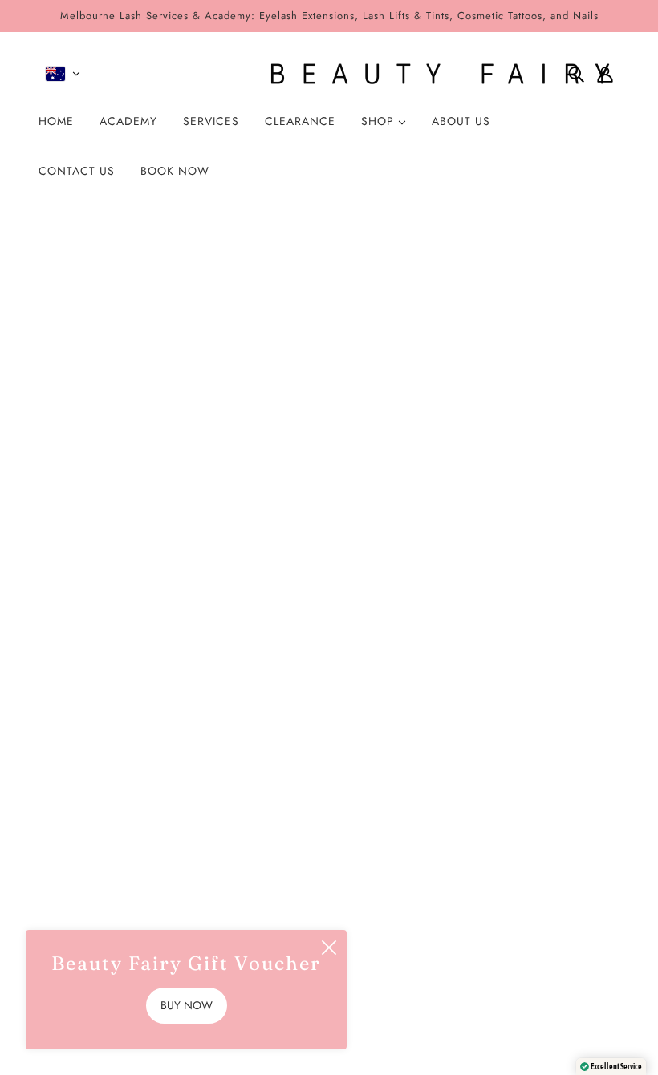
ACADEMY (128, 121)
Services (278, 797)
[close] (329, 948)
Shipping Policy (298, 872)
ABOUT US (461, 121)
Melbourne (285, 822)
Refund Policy (293, 847)
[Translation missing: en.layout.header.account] (605, 74)
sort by (145, 385)
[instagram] (58, 902)
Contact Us (285, 896)
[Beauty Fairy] (329, 74)
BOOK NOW (174, 171)
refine (209, 385)
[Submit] (586, 849)
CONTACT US (77, 171)
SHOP (379, 121)
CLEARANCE (300, 121)
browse (76, 385)
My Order (282, 772)
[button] (571, 385)
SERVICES (211, 121)
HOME (56, 121)
